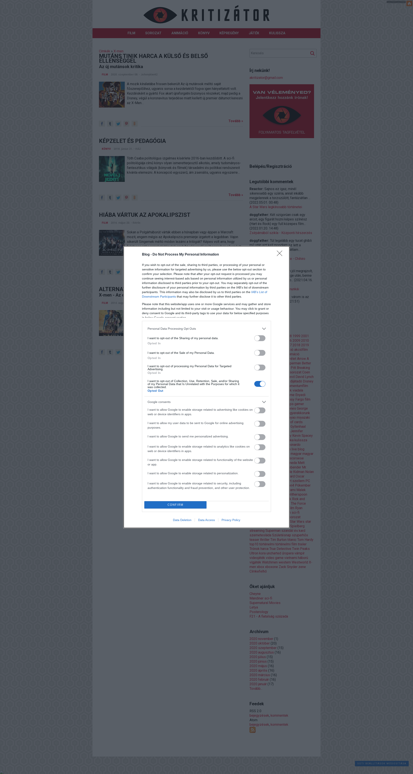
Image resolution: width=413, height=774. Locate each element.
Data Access (206, 520)
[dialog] (206, 387)
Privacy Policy (231, 520)
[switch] (259, 338)
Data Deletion (182, 520)
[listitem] (206, 328)
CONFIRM (175, 504)
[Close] (281, 255)
